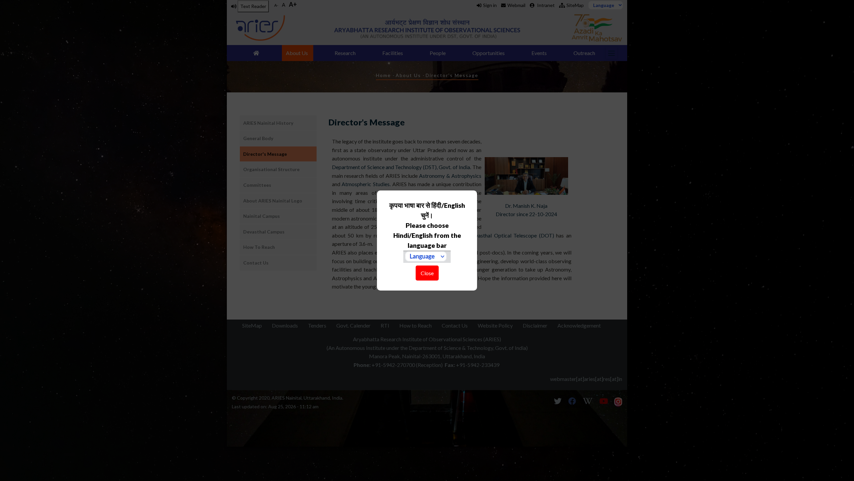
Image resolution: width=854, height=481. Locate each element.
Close (427, 273)
